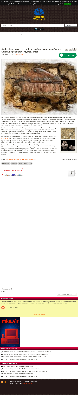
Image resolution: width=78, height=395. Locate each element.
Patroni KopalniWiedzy (39, 314)
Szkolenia (34, 381)
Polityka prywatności (15, 381)
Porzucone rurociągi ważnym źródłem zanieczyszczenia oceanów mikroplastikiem (25, 354)
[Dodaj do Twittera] (20, 174)
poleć (75, 173)
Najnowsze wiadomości (9, 348)
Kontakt (26, 381)
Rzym (20, 163)
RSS (5, 382)
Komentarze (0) (7, 289)
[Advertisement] (39, 40)
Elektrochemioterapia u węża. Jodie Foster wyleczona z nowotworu (20, 359)
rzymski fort (4, 138)
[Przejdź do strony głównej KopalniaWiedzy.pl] (39, 14)
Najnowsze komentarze (9, 363)
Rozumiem (67, 4)
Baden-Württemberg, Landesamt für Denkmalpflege (21, 159)
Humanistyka (19, 54)
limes (25, 163)
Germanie (14, 163)
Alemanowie (5, 163)
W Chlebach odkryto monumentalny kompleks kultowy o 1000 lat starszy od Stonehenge (26, 352)
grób (30, 163)
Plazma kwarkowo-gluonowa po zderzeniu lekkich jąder (17, 366)
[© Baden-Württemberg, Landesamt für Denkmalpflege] (68, 138)
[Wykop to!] (7, 174)
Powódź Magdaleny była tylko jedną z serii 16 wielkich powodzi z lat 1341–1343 (24, 356)
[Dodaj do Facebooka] (14, 174)
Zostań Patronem (7, 298)
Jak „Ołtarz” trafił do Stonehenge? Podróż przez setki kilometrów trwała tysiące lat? (25, 371)
